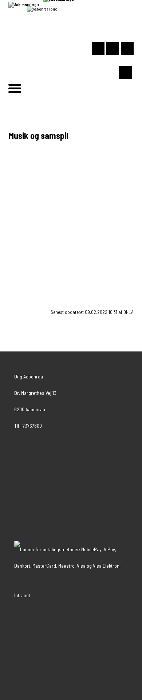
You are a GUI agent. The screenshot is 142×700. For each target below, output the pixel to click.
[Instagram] (112, 48)
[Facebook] (127, 48)
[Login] (98, 48)
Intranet (22, 595)
